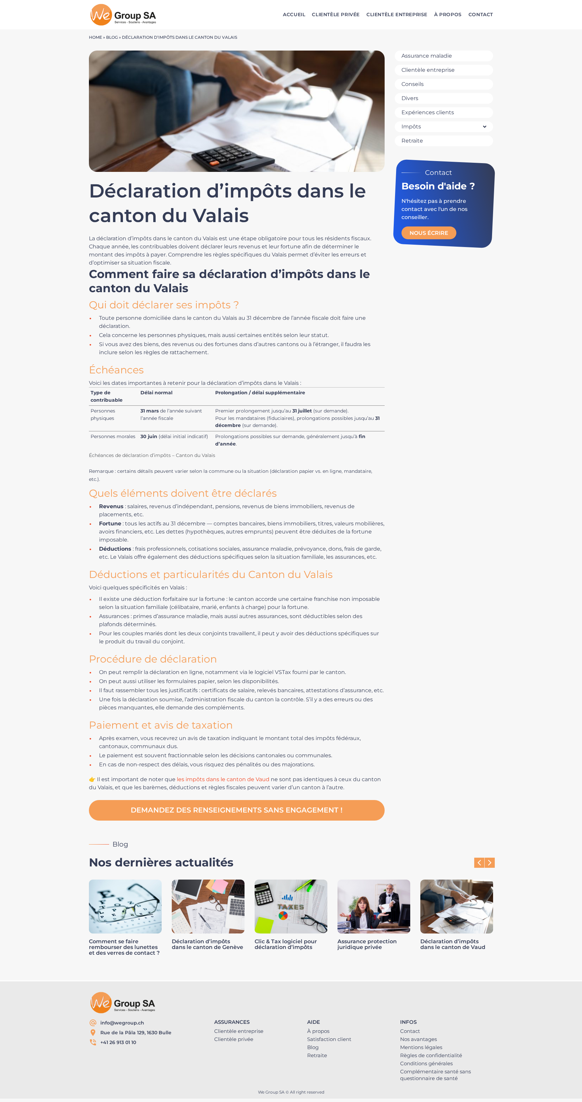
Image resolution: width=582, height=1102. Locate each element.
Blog (112, 37)
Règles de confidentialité (431, 1055)
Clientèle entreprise (238, 1031)
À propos (318, 1031)
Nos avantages (418, 1039)
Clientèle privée (233, 1039)
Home (95, 37)
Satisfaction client (329, 1039)
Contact (410, 1031)
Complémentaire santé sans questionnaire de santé (435, 1074)
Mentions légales (421, 1047)
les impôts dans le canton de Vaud (223, 779)
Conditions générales (426, 1063)
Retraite (317, 1055)
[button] (490, 863)
